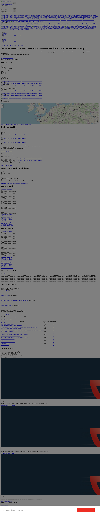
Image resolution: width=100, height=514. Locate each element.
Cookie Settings (68, 510)
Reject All (50, 510)
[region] (50, 510)
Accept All (86, 510)
